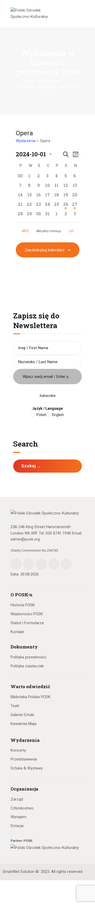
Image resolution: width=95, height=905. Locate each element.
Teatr (15, 705)
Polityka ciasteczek (27, 666)
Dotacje (17, 825)
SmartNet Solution (19, 871)
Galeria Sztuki (22, 714)
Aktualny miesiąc (48, 231)
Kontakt (17, 631)
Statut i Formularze (27, 623)
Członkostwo (22, 808)
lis (71, 230)
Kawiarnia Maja (23, 723)
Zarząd (17, 799)
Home (29, 81)
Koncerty (18, 750)
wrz (25, 230)
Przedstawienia (24, 759)
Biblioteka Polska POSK (31, 696)
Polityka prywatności (28, 657)
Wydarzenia (49, 81)
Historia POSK (23, 605)
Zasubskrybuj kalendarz (45, 250)
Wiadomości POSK (27, 614)
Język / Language (47, 408)
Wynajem (18, 816)
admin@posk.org (25, 539)
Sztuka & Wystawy (27, 768)
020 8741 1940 (58, 533)
